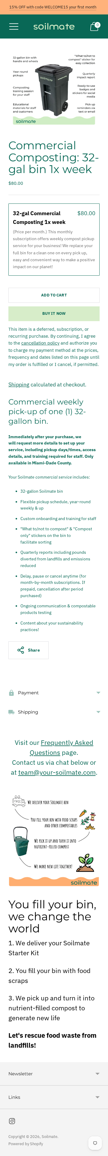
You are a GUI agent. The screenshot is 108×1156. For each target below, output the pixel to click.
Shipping (18, 384)
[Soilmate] (54, 26)
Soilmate (49, 1136)
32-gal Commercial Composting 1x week (40, 217)
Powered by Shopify (25, 1143)
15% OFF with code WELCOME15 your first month (52, 7)
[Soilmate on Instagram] (12, 1122)
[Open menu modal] (13, 26)
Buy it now (54, 313)
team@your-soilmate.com (57, 772)
